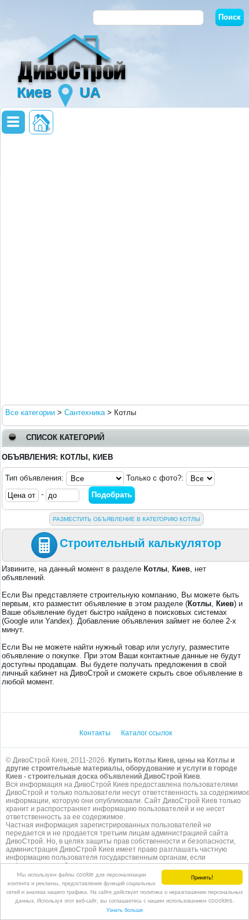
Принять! (202, 877)
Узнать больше (125, 909)
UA (89, 92)
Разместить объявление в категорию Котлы (126, 519)
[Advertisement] (124, 268)
